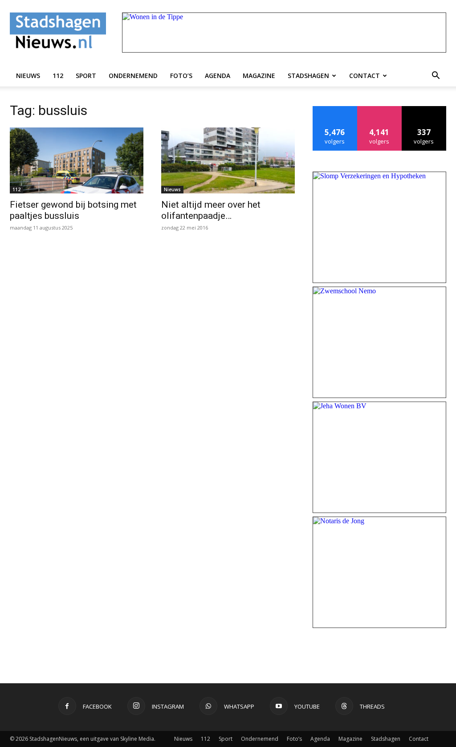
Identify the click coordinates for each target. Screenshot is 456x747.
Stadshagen (308, 75)
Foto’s (181, 75)
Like (335, 109)
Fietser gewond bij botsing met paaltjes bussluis (73, 210)
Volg (380, 109)
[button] (435, 75)
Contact (364, 75)
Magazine (259, 75)
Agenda (217, 75)
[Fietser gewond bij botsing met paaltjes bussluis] (76, 160)
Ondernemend (133, 75)
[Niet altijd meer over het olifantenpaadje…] (228, 160)
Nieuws (28, 75)
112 (58, 75)
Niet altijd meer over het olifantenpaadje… (211, 210)
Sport (86, 75)
